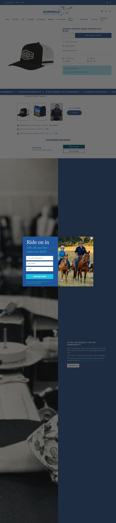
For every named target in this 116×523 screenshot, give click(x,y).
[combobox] (39, 258)
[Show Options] (51, 258)
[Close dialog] (92, 238)
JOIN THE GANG (39, 276)
